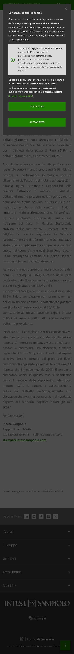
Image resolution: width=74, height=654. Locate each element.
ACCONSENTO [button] (37, 122)
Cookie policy (25, 95)
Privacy (13, 95)
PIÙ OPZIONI (37, 106)
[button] (65, 8)
